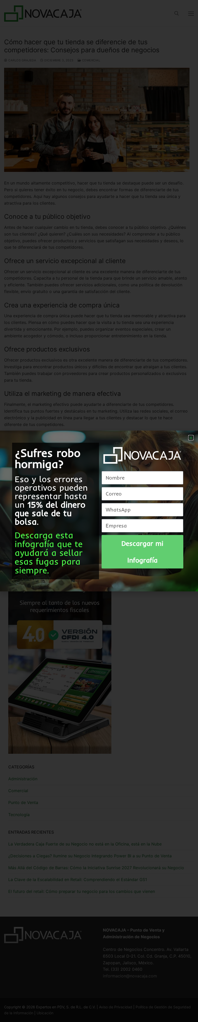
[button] (191, 438)
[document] (99, 511)
